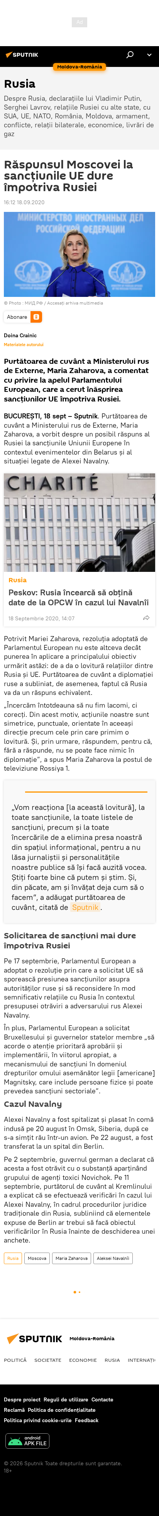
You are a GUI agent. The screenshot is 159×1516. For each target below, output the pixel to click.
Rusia (17, 580)
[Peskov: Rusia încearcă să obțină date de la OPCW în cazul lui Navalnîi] (79, 522)
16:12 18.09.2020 (24, 202)
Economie (83, 1359)
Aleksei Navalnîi (113, 1258)
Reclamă (14, 1409)
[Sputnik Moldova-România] (23, 57)
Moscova (37, 1258)
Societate (47, 1359)
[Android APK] (27, 1442)
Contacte (102, 1399)
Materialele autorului (24, 344)
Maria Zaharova (72, 1258)
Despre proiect (22, 1399)
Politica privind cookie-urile (38, 1420)
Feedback (86, 1420)
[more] (146, 617)
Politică (15, 1359)
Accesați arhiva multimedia (75, 303)
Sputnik (85, 907)
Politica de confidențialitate (62, 1409)
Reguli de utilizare (66, 1399)
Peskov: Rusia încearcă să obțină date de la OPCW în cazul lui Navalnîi (78, 597)
